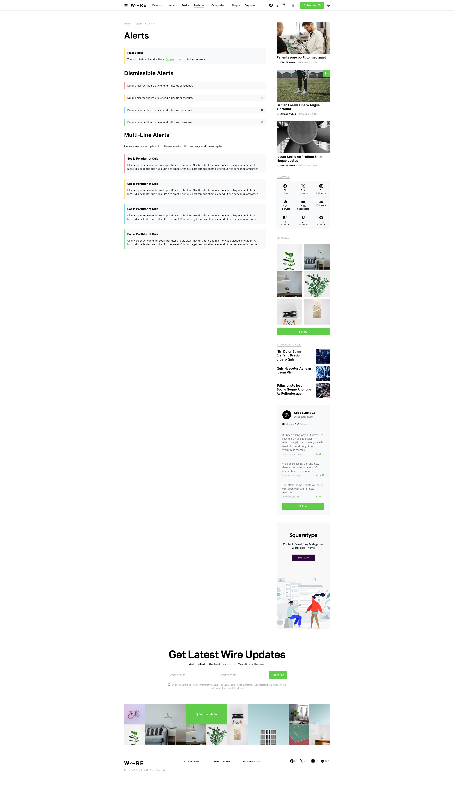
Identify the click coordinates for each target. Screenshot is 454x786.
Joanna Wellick (288, 114)
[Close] (262, 85)
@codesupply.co (206, 714)
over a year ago (293, 454)
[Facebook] (271, 5)
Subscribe (310, 5)
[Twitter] (277, 5)
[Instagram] (283, 5)
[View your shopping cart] (292, 5)
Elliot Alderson (287, 62)
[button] (328, 5)
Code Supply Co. (305, 412)
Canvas (169, 59)
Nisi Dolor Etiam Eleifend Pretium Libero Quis (290, 355)
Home (127, 23)
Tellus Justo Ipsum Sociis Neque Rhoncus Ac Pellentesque (294, 389)
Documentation (252, 761)
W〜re (139, 5)
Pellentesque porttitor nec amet (301, 57)
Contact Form (192, 761)
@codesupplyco (303, 416)
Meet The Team (222, 761)
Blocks (139, 23)
